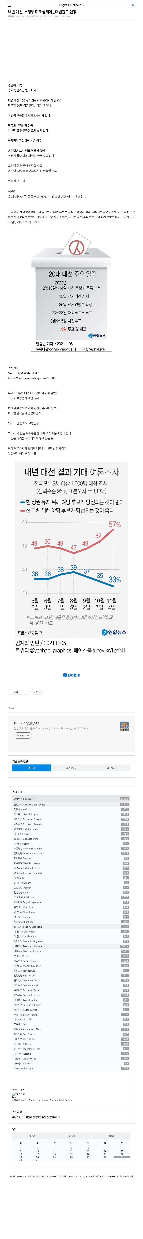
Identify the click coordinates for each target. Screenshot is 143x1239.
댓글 (10, 708)
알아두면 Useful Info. (71, 1039)
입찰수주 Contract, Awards (71, 824)
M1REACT (21, 1176)
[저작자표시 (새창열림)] (46, 692)
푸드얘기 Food (71, 1024)
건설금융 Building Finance (71, 868)
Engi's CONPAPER (71, 5)
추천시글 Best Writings (71, 1014)
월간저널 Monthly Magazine (71, 941)
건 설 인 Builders (71, 882)
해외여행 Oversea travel (71, 985)
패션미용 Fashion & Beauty (71, 1004)
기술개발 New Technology (71, 863)
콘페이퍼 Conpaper (71, 798)
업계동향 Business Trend (71, 838)
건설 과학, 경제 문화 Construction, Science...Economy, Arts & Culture (51, 728)
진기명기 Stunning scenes (71, 1048)
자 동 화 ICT (71, 877)
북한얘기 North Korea (71, 1058)
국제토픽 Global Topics (71, 999)
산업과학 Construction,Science (71, 804)
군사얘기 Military (71, 1043)
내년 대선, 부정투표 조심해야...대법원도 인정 (42, 12)
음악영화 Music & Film (71, 980)
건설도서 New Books (71, 911)
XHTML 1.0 (72, 1176)
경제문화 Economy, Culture (71, 946)
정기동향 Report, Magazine (71, 926)
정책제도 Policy (71, 809)
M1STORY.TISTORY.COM (50, 1176)
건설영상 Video (71, 892)
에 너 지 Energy (71, 833)
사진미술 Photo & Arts (71, 1009)
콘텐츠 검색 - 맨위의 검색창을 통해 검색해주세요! (36, 1117)
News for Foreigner (71, 921)
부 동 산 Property (71, 955)
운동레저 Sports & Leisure (71, 995)
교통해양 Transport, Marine (71, 848)
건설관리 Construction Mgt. (71, 872)
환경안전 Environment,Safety (71, 853)
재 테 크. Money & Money (71, 965)
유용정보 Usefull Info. (71, 907)
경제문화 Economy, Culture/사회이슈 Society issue (29, 16)
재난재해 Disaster (71, 858)
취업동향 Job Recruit (71, 970)
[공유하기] (21, 692)
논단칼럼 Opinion (71, 887)
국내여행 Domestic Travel (71, 990)
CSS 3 (84, 1176)
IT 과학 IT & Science (71, 897)
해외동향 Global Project (71, 814)
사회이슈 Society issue (71, 960)
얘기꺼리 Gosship (71, 1053)
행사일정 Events (71, 916)
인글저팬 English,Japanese (71, 902)
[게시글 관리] (25, 692)
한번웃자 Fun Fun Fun (71, 1034)
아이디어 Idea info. (71, 1019)
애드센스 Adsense (71, 1063)
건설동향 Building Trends (71, 828)
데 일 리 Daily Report (71, 931)
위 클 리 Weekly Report (71, 936)
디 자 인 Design (71, 843)
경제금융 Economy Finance (71, 951)
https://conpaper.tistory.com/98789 (32, 378)
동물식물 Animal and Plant (71, 1029)
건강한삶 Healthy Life (71, 975)
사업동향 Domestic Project (71, 819)
